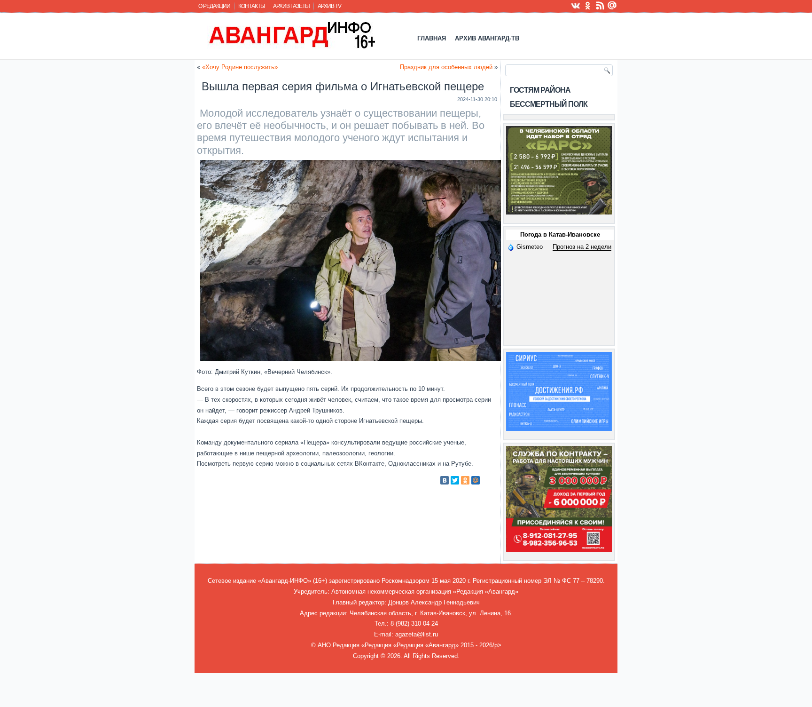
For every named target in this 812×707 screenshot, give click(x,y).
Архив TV (329, 6)
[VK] (575, 5)
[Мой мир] (612, 5)
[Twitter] (455, 480)
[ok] (588, 5)
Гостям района (540, 90)
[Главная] (291, 34)
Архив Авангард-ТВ (487, 38)
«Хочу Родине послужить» (240, 67)
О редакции (214, 6)
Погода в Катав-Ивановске (560, 234)
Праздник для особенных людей (446, 67)
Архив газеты (291, 6)
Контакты (251, 6)
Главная (431, 38)
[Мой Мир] (475, 480)
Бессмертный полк (548, 104)
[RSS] (600, 5)
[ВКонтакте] (444, 480)
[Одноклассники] (465, 480)
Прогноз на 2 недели (582, 246)
